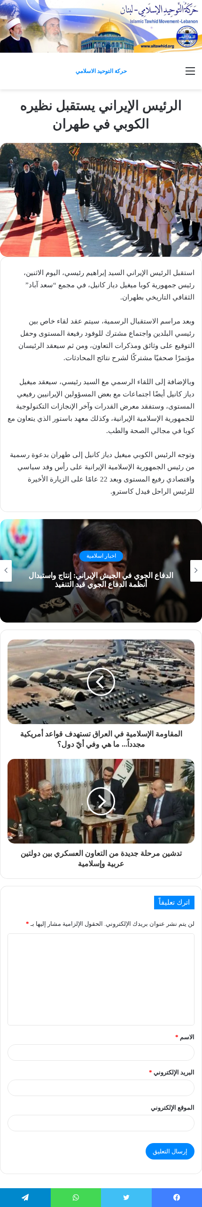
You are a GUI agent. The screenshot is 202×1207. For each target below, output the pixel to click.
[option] (101, 571)
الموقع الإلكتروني (172, 1107)
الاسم (184, 1037)
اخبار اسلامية (101, 556)
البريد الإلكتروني (171, 1072)
